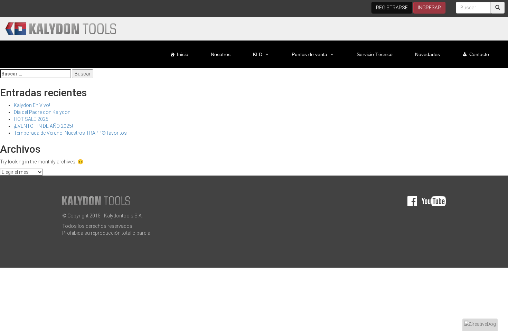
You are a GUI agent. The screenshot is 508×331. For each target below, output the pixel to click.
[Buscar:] (35, 73)
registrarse (392, 7)
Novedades (427, 54)
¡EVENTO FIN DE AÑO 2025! (43, 126)
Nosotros (221, 54)
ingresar (429, 7)
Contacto (479, 54)
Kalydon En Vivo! (32, 105)
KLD (257, 54)
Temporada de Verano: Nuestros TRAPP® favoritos (70, 133)
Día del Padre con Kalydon (42, 112)
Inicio (182, 54)
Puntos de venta (309, 54)
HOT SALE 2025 (31, 119)
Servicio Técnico (375, 54)
